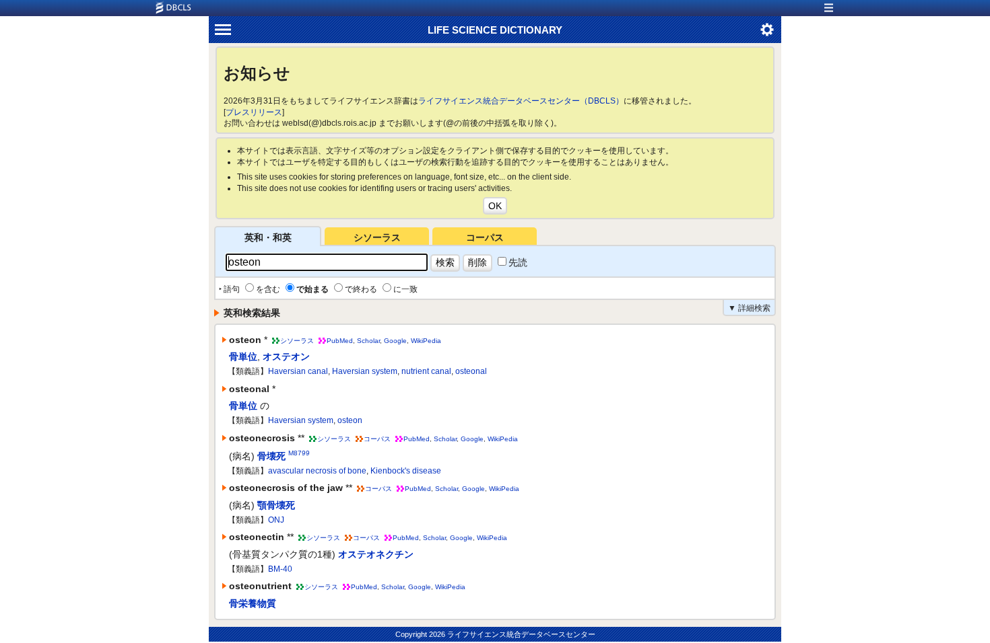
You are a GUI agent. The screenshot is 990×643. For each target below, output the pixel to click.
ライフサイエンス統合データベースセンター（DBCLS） (521, 101)
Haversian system (364, 371)
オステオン (286, 356)
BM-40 (280, 569)
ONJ (276, 520)
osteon (349, 420)
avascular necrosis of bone (317, 471)
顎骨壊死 (276, 505)
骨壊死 (271, 456)
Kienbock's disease (405, 471)
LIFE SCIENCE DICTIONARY (495, 30)
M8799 (299, 453)
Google (395, 340)
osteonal (471, 371)
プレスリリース (254, 112)
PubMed (340, 340)
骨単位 (243, 356)
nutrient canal (426, 371)
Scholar (368, 340)
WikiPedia (426, 340)
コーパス (485, 237)
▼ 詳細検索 (749, 308)
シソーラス (377, 237)
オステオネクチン (376, 554)
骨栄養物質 (252, 603)
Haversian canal (298, 371)
